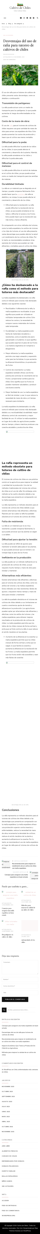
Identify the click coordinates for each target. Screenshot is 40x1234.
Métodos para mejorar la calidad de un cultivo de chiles (28, 908)
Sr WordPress (6, 1070)
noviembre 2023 (8, 1086)
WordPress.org (8, 1216)
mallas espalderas (10, 1176)
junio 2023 (6, 1112)
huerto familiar (8, 1171)
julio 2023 (6, 1106)
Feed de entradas (9, 1205)
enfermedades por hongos (13, 1161)
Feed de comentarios (10, 1211)
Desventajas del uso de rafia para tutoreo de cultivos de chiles (17, 1033)
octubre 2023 (7, 1091)
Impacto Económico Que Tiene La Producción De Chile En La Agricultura (18, 1047)
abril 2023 (6, 1121)
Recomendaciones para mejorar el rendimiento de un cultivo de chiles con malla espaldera (19, 1040)
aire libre (6, 1146)
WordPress (27, 1231)
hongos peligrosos (10, 1166)
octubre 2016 (7, 1127)
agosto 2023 (7, 1101)
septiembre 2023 (8, 1096)
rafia (11, 125)
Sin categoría (8, 35)
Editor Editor (10, 54)
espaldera (21, 194)
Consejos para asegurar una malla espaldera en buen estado (20, 1027)
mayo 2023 (6, 1117)
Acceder (5, 1200)
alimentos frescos (10, 1151)
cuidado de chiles (9, 1156)
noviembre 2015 (8, 1132)
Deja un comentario (9, 60)
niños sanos (7, 1181)
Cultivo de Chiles (20, 7)
